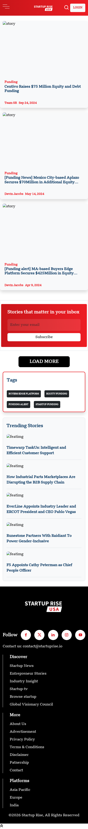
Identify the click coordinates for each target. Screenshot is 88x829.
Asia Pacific (20, 790)
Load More (44, 361)
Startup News (22, 666)
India (14, 805)
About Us (18, 724)
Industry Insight (24, 681)
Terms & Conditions (27, 747)
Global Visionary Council (31, 704)
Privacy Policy (22, 739)
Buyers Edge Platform (24, 394)
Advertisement (23, 732)
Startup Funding (47, 404)
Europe (16, 797)
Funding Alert (18, 404)
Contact (16, 770)
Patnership (19, 763)
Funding (43, 86)
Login (77, 7)
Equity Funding (56, 394)
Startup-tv (19, 689)
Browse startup (23, 697)
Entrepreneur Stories (28, 674)
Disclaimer (19, 755)
